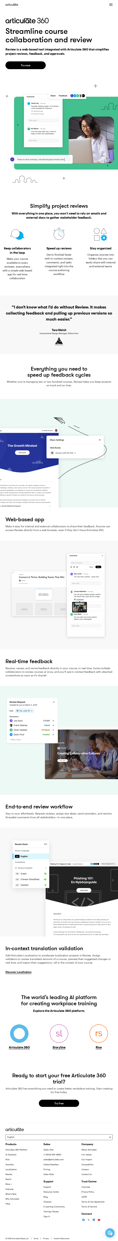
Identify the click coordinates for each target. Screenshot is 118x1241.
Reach (8, 1179)
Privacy (46, 1238)
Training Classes (51, 1211)
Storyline (59, 1047)
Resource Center (51, 1192)
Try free (59, 1103)
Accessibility (87, 1164)
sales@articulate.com (53, 1159)
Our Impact (86, 1159)
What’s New (10, 1194)
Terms (36, 1238)
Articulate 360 (19, 1047)
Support (47, 1187)
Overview (85, 1187)
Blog (45, 1197)
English (10, 1137)
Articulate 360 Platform (16, 1149)
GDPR (84, 1197)
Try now (26, 65)
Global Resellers (51, 1164)
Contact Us (86, 1174)
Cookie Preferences (61, 1238)
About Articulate (89, 1149)
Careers (85, 1169)
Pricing (46, 1169)
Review (8, 1174)
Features (9, 1189)
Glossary (47, 1201)
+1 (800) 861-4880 (52, 1154)
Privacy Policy (87, 1192)
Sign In (46, 1216)
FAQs (7, 1203)
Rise (99, 1047)
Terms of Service (89, 1206)
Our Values (86, 1154)
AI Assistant (10, 1154)
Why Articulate (12, 1199)
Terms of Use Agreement (92, 1201)
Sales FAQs (48, 1174)
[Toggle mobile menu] (111, 4)
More (7, 1184)
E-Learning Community (54, 1206)
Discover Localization (18, 971)
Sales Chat (48, 1149)
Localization (11, 1169)
